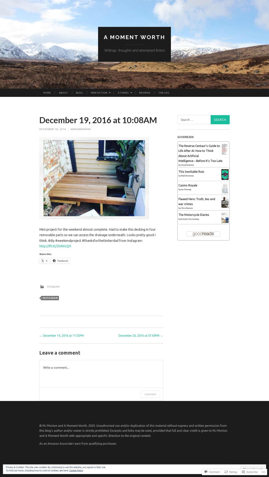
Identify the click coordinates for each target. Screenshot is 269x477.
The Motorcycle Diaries (193, 214)
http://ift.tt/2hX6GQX (55, 246)
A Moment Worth (134, 37)
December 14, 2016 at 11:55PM (61, 335)
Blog (79, 92)
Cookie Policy (76, 470)
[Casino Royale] (225, 193)
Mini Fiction (99, 92)
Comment (150, 394)
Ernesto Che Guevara (190, 219)
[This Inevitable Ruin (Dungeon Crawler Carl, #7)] (225, 178)
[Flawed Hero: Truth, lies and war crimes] (225, 206)
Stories (123, 92)
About (63, 92)
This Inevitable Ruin (191, 171)
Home (47, 92)
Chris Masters (187, 208)
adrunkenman (80, 129)
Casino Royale (187, 185)
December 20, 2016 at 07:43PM (141, 335)
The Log (163, 92)
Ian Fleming (186, 189)
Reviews (144, 92)
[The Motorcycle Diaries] (225, 222)
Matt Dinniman (187, 176)
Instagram (53, 286)
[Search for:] (203, 119)
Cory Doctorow (187, 165)
